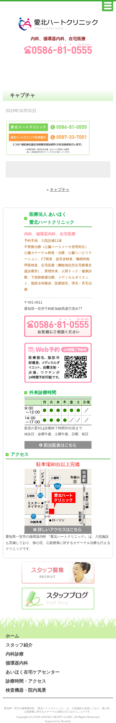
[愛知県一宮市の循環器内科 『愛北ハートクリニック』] (58, 31)
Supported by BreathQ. (58, 721)
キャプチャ (60, 189)
